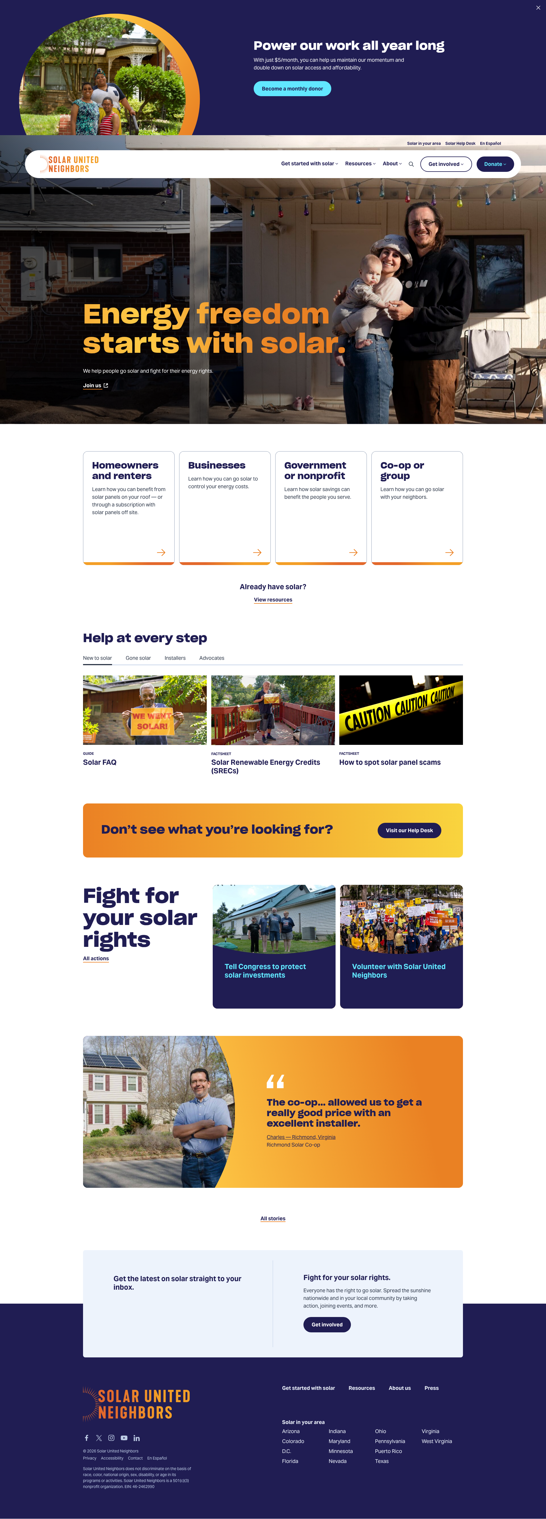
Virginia (430, 1431)
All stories (273, 1219)
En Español (490, 144)
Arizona (291, 1431)
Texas (382, 1461)
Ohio (380, 1431)
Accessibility (112, 1458)
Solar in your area (424, 144)
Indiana (337, 1431)
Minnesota (341, 1451)
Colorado (293, 1441)
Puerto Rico (388, 1451)
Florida (290, 1461)
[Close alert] (538, 7)
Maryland (339, 1441)
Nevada (338, 1461)
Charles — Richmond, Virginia (301, 1137)
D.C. (286, 1451)
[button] (411, 164)
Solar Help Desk (460, 144)
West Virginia (437, 1441)
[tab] (104, 658)
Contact (135, 1458)
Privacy (89, 1458)
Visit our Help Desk (409, 830)
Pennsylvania (390, 1441)
